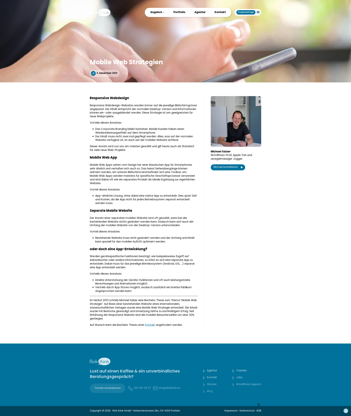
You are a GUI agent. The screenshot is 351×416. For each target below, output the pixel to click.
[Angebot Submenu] (163, 12)
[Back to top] (345, 410)
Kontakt (220, 12)
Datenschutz (247, 411)
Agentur (200, 12)
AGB (258, 411)
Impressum (231, 411)
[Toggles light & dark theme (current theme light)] (258, 404)
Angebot (156, 12)
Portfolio (179, 12)
